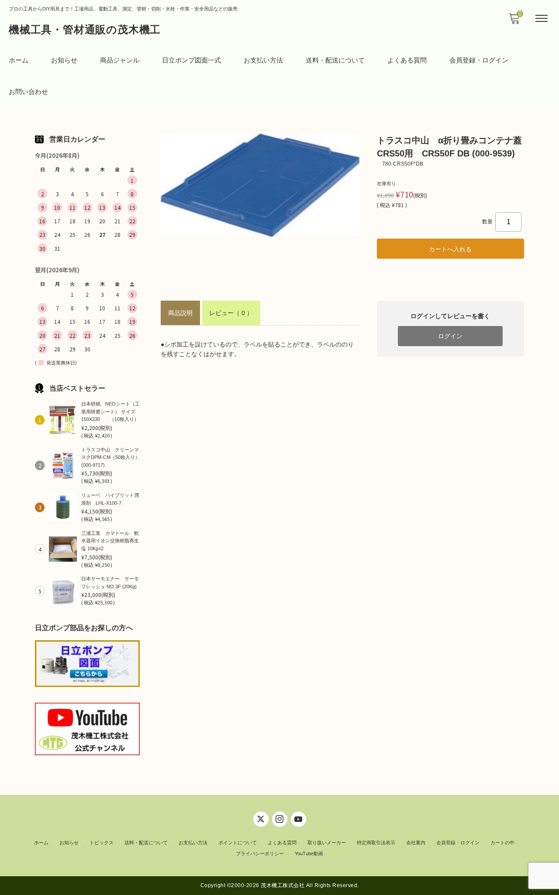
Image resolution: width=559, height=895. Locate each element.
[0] (514, 20)
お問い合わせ (28, 91)
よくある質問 (407, 60)
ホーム (18, 60)
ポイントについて (237, 842)
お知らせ (64, 60)
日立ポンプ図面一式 (191, 60)
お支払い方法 (263, 60)
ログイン (450, 336)
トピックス (102, 842)
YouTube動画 (309, 853)
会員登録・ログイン (478, 60)
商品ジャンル (119, 60)
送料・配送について (335, 60)
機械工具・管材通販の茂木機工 (85, 29)
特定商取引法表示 (376, 842)
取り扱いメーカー (326, 842)
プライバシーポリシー (260, 853)
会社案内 (415, 842)
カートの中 (502, 842)
